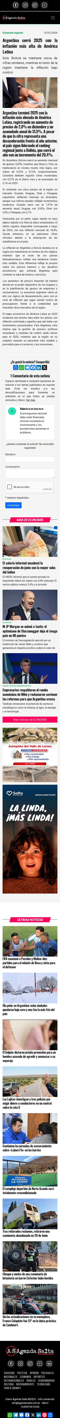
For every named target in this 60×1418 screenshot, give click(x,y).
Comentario (12, 466)
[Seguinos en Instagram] (25, 5)
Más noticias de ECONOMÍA (30, 719)
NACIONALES (10, 1376)
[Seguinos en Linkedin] (49, 1363)
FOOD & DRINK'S (12, 1388)
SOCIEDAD (9, 1373)
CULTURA (9, 1384)
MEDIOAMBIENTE (25, 1384)
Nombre (10, 454)
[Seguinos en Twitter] (35, 5)
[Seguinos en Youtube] (44, 5)
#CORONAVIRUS (46, 1380)
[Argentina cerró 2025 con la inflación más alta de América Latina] (30, 92)
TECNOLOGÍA (43, 1384)
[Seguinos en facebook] (16, 5)
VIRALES (31, 1380)
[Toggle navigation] (52, 18)
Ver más (30, 400)
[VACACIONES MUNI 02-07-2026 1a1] (30, 839)
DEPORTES (39, 1376)
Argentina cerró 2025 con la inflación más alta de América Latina (30, 46)
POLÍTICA (22, 1373)
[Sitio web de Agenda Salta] (14, 17)
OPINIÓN (34, 1373)
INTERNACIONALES (14, 1380)
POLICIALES (47, 1373)
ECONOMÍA (25, 1376)
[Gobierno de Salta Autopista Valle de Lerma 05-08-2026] (30, 755)
